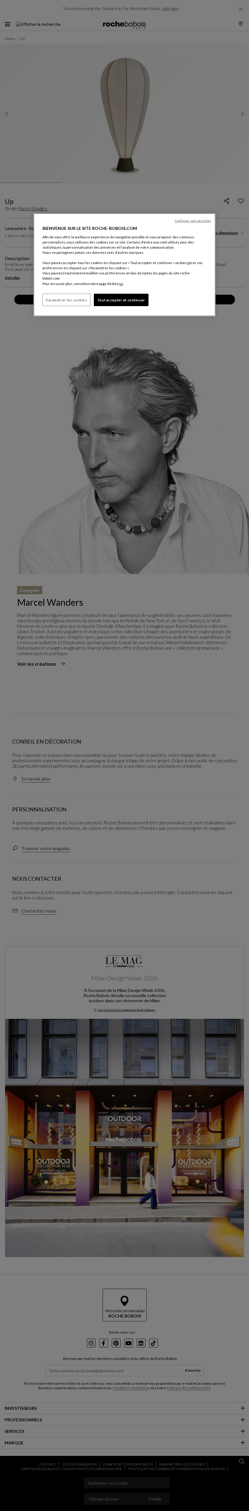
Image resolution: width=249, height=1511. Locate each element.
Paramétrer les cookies (66, 300)
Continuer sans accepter (193, 221)
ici (121, 283)
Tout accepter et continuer (121, 300)
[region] (124, 264)
